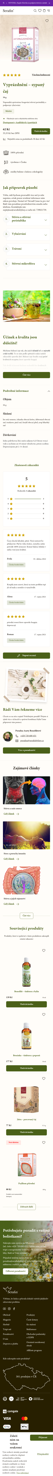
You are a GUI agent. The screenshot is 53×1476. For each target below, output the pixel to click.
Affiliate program (34, 1350)
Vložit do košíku (40, 131)
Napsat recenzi (29, 655)
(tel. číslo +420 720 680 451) (15, 1246)
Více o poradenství (26, 750)
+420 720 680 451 (28, 736)
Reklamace (31, 1329)
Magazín (7, 1320)
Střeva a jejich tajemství (14, 899)
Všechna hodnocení (41, 75)
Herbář (6, 1325)
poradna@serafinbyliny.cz (32, 741)
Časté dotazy (32, 1320)
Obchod (6, 1315)
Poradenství (8, 1334)
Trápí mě (7, 1329)
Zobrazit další (26, 1207)
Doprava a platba (10, 1344)
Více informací (22, 1473)
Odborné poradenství (15, 1271)
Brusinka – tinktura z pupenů (26, 1056)
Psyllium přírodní (26, 1184)
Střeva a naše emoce (13, 809)
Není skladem (13, 1142)
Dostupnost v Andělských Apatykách (20, 123)
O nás (5, 1339)
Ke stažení (31, 1325)
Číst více (26, 375)
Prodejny (30, 1315)
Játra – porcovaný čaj (26, 1120)
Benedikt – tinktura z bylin (26, 992)
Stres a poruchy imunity (15, 854)
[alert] (26, 1454)
